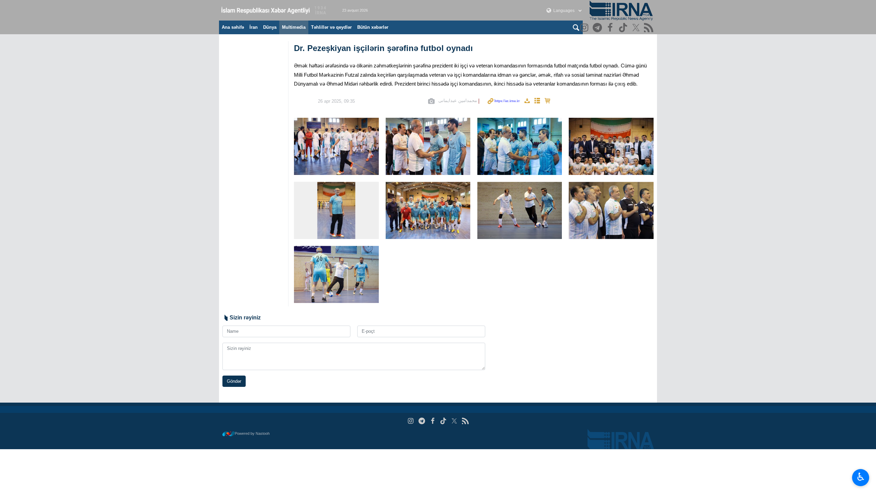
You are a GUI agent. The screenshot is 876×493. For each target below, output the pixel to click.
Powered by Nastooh (252, 433)
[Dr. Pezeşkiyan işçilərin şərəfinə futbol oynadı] (336, 146)
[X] (637, 28)
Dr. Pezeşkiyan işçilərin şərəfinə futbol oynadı (383, 48)
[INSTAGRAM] (585, 28)
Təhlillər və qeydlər (331, 27)
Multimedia (294, 27)
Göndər (234, 381)
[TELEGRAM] (598, 28)
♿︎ (861, 477)
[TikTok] (624, 28)
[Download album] (527, 101)
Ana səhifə (233, 27)
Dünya (269, 27)
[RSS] (649, 28)
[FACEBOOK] (611, 28)
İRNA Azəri (273, 10)
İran (253, 27)
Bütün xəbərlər (372, 27)
